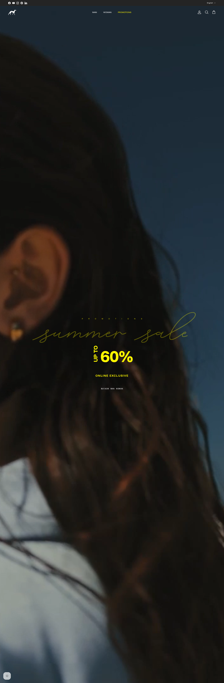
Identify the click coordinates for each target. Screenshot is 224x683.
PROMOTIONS (124, 12)
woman (119, 388)
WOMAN (107, 12)
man (113, 388)
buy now (105, 388)
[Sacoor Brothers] (12, 12)
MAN (94, 12)
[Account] (198, 12)
